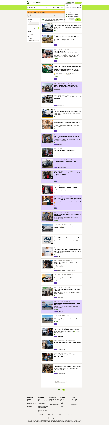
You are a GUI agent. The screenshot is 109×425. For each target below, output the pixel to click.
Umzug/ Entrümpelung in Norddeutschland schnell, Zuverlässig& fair (66, 238)
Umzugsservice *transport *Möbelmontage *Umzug (66, 329)
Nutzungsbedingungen (42, 410)
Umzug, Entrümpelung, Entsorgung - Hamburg (65, 187)
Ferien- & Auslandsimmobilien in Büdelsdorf (63, 420)
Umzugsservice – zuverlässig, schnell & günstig (65, 276)
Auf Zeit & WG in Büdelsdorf (32, 420)
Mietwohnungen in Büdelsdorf (75, 421)
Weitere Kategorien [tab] (52, 418)
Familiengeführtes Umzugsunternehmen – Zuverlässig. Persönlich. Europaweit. (67, 173)
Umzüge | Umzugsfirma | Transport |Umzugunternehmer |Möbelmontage (67, 215)
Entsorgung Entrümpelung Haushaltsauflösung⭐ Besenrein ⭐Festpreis (66, 355)
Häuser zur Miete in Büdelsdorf (65, 421)
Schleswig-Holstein (31, 39)
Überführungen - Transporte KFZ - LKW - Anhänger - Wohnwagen (66, 37)
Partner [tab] (58, 418)
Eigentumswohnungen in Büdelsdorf (50, 420)
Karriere (28, 400)
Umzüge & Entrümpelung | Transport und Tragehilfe (66, 317)
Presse (28, 402)
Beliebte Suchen (74, 399)
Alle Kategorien (30, 20)
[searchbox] (35, 7)
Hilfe (39, 399)
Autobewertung (74, 404)
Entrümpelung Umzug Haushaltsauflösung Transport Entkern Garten (67, 304)
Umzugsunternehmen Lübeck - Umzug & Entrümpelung (67, 249)
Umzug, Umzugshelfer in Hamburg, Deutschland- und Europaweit (67, 290)
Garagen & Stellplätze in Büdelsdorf (75, 420)
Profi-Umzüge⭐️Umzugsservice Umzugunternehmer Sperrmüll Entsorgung (66, 226)
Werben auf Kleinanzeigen (54, 404)
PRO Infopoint (51, 400)
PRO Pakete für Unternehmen (52, 402)
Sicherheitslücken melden (43, 402)
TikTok (61, 406)
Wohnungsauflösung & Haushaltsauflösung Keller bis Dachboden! (67, 123)
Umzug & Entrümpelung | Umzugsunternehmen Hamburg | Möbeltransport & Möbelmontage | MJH (66, 86)
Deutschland (30, 38)
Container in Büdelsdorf (40, 420)
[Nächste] (63, 390)
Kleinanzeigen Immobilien (54, 399)
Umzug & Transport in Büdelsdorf (50, 422)
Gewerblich (29, 34)
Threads (61, 403)
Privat (28, 33)
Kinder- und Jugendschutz (43, 404)
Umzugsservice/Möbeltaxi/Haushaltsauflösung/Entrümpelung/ (69, 25)
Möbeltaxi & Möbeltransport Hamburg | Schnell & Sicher (67, 342)
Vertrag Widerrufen (41, 403)
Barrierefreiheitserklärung (43, 406)
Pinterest (62, 404)
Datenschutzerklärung (42, 407)
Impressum (40, 411)
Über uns (29, 399)
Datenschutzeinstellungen (43, 409)
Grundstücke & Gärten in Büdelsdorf (44, 421)
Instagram (62, 402)
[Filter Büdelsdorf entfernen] (38, 40)
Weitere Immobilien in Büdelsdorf (61, 422)
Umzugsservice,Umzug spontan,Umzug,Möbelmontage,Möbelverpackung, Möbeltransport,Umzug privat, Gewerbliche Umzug (66, 53)
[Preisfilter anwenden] (38, 28)
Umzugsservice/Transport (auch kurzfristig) (64, 150)
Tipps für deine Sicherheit (43, 400)
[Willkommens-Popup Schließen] (81, 5)
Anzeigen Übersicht (74, 400)
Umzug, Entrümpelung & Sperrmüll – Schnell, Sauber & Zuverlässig (67, 97)
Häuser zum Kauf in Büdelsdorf (55, 421)
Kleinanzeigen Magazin (31, 403)
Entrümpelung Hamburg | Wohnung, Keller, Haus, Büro (67, 366)
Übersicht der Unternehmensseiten (75, 402)
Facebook (62, 399)
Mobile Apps (29, 406)
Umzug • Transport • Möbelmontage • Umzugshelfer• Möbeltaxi (66, 137)
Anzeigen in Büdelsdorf (69, 422)
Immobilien (30, 21)
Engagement (29, 404)
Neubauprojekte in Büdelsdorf (39, 422)
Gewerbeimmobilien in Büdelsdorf (33, 421)
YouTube (62, 400)
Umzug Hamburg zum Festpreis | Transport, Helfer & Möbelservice (66, 262)
